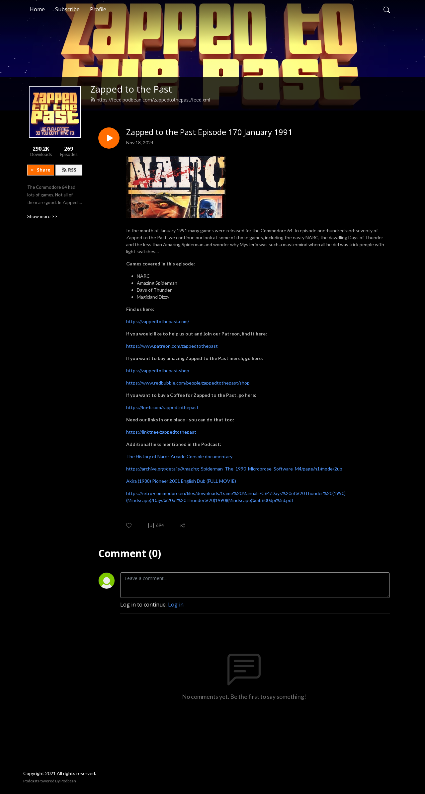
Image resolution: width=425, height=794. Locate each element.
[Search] (387, 9)
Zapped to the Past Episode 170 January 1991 (209, 132)
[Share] (183, 525)
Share (43, 170)
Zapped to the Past (131, 89)
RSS (72, 170)
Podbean (68, 780)
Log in (176, 604)
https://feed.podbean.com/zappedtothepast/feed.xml (153, 100)
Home (37, 9)
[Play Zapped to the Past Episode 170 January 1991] (109, 138)
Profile (98, 9)
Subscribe (67, 9)
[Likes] (129, 525)
